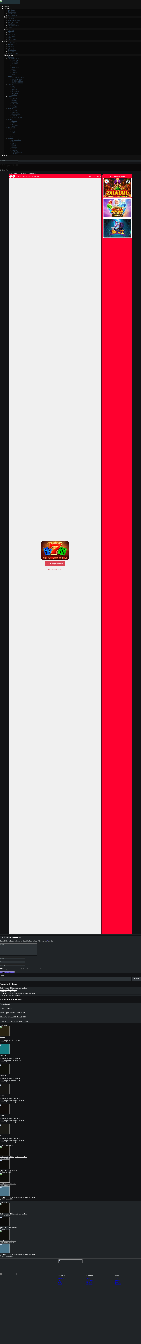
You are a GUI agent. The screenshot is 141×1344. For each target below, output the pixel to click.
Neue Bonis (11, 24)
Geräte (10, 119)
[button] (55, 550)
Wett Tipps (11, 57)
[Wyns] (5, 1133)
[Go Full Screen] (13, 176)
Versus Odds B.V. (17, 117)
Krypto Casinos (12, 15)
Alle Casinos (11, 10)
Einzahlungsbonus (13, 25)
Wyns (1, 1135)
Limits (10, 76)
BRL (13, 136)
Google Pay (15, 62)
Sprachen (10, 84)
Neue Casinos (12, 13)
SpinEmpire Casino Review (8, 990)
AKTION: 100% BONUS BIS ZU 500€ (17, 176)
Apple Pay (15, 60)
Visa (13, 65)
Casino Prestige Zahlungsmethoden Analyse (13, 988)
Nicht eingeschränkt (18, 77)
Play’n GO (15, 141)
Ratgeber (118, 1284)
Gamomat (14, 154)
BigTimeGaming (17, 152)
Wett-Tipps (11, 46)
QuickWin (3, 1115)
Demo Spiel (117, 187)
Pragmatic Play (16, 140)
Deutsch (14, 86)
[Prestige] (5, 1035)
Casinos (6, 8)
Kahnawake (15, 103)
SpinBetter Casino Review (8, 991)
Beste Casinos (12, 12)
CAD (13, 134)
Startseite (6, 6)
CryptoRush (8, 1008)
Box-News (11, 51)
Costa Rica (15, 107)
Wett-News (11, 44)
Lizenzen (10, 96)
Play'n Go (89, 1282)
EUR (13, 129)
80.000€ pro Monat (17, 81)
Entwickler (11, 138)
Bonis (5, 17)
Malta (13, 105)
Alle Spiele (11, 31)
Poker (9, 38)
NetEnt (14, 143)
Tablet (13, 124)
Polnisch (14, 95)
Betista (2, 1095)
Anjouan (14, 102)
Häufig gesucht (8, 55)
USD (13, 131)
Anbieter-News (12, 43)
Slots (9, 32)
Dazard (7, 1004)
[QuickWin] (5, 1113)
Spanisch (14, 89)
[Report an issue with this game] (10, 176)
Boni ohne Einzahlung (14, 20)
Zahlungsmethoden (13, 58)
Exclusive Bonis (13, 22)
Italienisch (15, 93)
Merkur (88, 1278)
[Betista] (5, 1093)
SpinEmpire (3, 1055)
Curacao (14, 98)
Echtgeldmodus (56, 564)
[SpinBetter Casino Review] (5, 1182)
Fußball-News (12, 48)
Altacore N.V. (16, 110)
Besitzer (10, 109)
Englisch (14, 88)
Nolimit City (15, 145)
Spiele (6, 29)
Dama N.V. (15, 112)
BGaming (14, 150)
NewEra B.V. (16, 114)
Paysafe (60, 1284)
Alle (116, 1278)
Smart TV (15, 126)
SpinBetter (3, 1075)
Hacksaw (14, 147)
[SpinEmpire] (5, 1053)
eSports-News (12, 50)
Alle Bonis (11, 19)
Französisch (15, 91)
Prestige (2, 1037)
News (5, 41)
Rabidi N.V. (15, 115)
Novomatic (89, 1280)
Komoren (14, 100)
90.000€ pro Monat (17, 79)
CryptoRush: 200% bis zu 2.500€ (15, 1013)
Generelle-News (13, 53)
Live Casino (11, 34)
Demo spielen (56, 569)
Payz (13, 69)
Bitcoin (14, 70)
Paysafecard (15, 67)
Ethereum (14, 72)
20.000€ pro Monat (17, 83)
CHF (13, 133)
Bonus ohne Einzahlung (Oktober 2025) (12, 995)
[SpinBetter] (5, 1073)
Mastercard (15, 64)
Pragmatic (89, 1284)
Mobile (14, 122)
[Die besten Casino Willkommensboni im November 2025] (5, 1195)
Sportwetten (11, 36)
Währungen (11, 128)
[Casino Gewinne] (10, 3)
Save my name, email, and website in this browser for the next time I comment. (26, 969)
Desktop (14, 121)
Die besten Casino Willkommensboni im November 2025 (17, 993)
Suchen (2, 976)
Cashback (11, 27)
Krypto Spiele (12, 39)
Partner (117, 1282)
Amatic (14, 148)
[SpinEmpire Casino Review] (5, 1168)
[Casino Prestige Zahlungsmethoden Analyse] (5, 1155)
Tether (13, 74)
